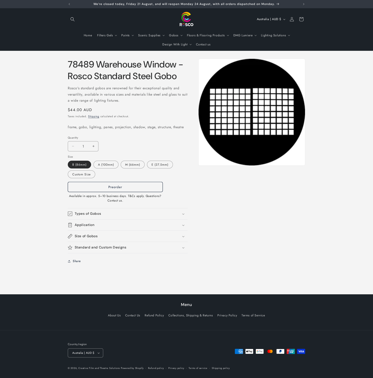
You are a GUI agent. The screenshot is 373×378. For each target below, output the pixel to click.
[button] (72, 19)
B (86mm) (79, 164)
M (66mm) (132, 164)
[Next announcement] (303, 4)
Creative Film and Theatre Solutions (99, 368)
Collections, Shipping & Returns (190, 315)
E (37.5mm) (160, 164)
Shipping (93, 116)
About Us (114, 315)
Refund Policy (154, 315)
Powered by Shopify (132, 368)
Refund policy (156, 368)
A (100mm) (106, 164)
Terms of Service (253, 315)
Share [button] (77, 261)
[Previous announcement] (69, 4)
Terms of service (198, 368)
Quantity (73, 138)
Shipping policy (221, 368)
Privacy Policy (227, 315)
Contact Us (132, 315)
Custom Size (81, 174)
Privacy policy (176, 368)
